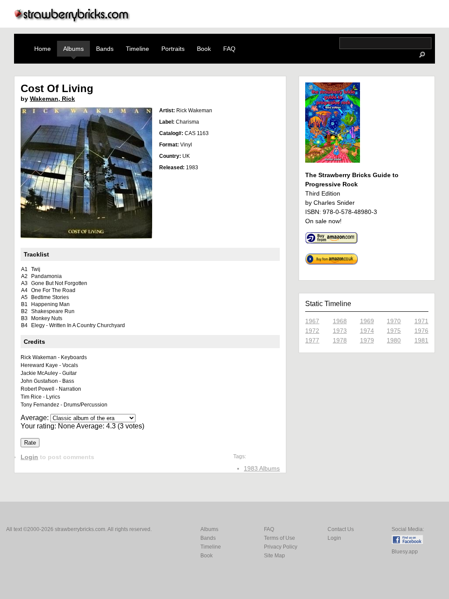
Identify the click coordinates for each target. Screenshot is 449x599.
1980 (394, 340)
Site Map (274, 556)
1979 (367, 340)
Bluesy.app (405, 552)
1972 (312, 330)
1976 (421, 330)
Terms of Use (279, 538)
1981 (421, 340)
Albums (73, 48)
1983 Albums (262, 468)
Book (204, 48)
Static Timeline (328, 303)
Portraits (173, 48)
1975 (394, 330)
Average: (35, 417)
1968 (340, 320)
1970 (394, 320)
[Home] (72, 20)
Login (29, 456)
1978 (340, 340)
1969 (367, 320)
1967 (312, 320)
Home (42, 48)
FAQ (229, 48)
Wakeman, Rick (52, 98)
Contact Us (341, 529)
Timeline (137, 48)
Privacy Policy (280, 547)
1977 (312, 340)
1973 (340, 330)
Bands (105, 48)
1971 (421, 320)
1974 (367, 330)
